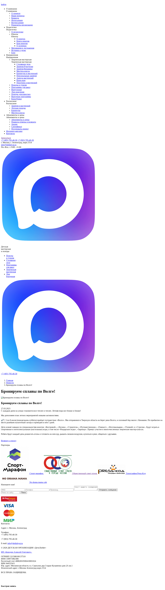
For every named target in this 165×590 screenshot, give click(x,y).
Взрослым (20, 80)
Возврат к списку (8, 441)
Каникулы (15, 110)
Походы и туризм (19, 85)
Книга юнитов (22, 41)
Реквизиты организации (22, 25)
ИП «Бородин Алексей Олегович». (16, 552)
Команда (15, 18)
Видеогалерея (17, 23)
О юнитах (20, 39)
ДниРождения (10, 275)
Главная (9, 380)
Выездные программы (21, 96)
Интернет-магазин (14, 131)
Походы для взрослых (21, 94)
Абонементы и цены (20, 120)
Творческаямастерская (11, 270)
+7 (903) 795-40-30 (26, 140)
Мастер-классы (23, 71)
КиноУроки (16, 99)
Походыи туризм (10, 257)
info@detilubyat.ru (8, 145)
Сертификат (16, 126)
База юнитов (22, 43)
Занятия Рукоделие (24, 66)
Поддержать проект (20, 129)
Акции (14, 124)
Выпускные (16, 90)
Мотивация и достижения (22, 48)
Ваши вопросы (17, 16)
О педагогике (17, 32)
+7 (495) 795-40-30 (9, 140)
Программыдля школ (11, 266)
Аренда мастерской (25, 78)
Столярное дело (23, 64)
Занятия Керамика (24, 69)
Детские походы (18, 108)
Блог (13, 53)
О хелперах (21, 46)
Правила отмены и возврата (23, 122)
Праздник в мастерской (26, 83)
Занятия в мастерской (20, 106)
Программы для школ (20, 87)
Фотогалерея (17, 20)
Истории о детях (18, 50)
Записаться (6, 138)
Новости (10, 383)
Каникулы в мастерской (27, 73)
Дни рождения (17, 92)
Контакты (10, 133)
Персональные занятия (26, 76)
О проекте (15, 13)
